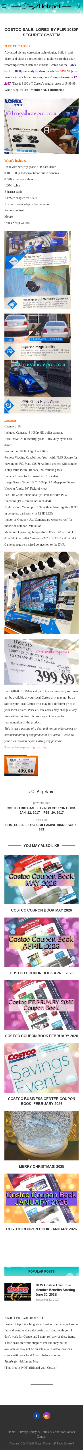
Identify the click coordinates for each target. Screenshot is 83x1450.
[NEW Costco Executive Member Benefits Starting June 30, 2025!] (17, 1292)
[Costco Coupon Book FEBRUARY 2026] (41, 1005)
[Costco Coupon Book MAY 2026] (41, 879)
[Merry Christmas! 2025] (41, 1135)
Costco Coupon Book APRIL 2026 (41, 973)
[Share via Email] (51, 792)
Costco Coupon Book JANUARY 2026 (41, 1229)
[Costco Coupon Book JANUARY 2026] (41, 1198)
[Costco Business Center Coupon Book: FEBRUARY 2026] (41, 1067)
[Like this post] (32, 792)
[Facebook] (36, 1415)
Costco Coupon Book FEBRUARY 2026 (41, 1036)
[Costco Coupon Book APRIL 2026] (41, 942)
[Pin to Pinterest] (46, 792)
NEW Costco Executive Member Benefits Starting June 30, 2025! (55, 1289)
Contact (41, 1436)
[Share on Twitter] (42, 792)
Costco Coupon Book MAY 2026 (41, 910)
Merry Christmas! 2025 (41, 1166)
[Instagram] (46, 1415)
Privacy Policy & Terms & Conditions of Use (46, 1432)
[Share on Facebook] (38, 792)
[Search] (78, 6)
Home (11, 1432)
